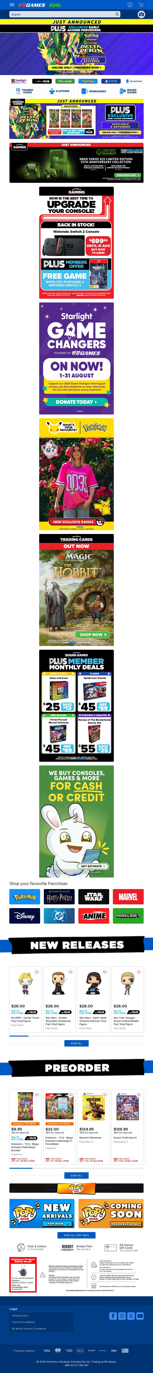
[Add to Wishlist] (37, 972)
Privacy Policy (20, 1315)
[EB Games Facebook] (113, 1316)
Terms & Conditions (23, 1322)
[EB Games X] (131, 1316)
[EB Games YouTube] (140, 1316)
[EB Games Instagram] (122, 1316)
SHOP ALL (76, 1043)
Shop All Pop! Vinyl (76, 1235)
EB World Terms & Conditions (29, 1328)
